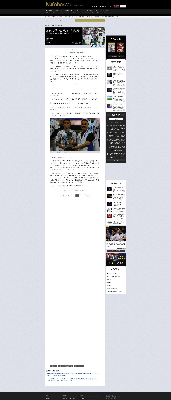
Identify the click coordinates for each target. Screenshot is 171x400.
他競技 (98, 12)
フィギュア (75, 12)
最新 (112, 122)
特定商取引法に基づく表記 (112, 288)
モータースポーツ (59, 12)
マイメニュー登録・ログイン (112, 273)
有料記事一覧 (109, 279)
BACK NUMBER (61, 25)
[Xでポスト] (92, 46)
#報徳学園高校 (68, 366)
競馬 (107, 10)
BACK (63, 196)
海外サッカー (79, 10)
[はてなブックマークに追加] (100, 46)
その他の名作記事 (116, 250)
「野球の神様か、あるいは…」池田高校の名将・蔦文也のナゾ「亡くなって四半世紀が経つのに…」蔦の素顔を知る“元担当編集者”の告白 (117, 155)
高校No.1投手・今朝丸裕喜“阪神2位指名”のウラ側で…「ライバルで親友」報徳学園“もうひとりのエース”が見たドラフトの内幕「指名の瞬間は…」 (73, 374)
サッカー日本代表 (88, 10)
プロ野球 (56, 10)
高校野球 (67, 10)
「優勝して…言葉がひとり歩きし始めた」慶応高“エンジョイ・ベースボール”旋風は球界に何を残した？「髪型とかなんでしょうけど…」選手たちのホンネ (117, 134)
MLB (62, 10)
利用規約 (109, 282)
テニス (102, 10)
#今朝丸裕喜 (54, 366)
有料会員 (123, 5)
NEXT (87, 196)
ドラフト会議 (59, 16)
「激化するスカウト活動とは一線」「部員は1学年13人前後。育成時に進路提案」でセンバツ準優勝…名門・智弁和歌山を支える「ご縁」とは (117, 141)
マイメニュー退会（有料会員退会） (114, 276)
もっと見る (116, 160)
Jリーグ (72, 10)
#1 (60, 20)
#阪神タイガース (79, 366)
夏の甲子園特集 (49, 10)
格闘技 (47, 12)
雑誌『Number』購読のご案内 (69, 398)
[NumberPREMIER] (116, 6)
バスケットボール (83, 12)
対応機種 (109, 285)
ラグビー (68, 12)
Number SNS (82, 398)
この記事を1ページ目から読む (76, 52)
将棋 (53, 12)
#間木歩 (61, 366)
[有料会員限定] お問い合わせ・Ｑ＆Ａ (114, 291)
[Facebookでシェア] (96, 46)
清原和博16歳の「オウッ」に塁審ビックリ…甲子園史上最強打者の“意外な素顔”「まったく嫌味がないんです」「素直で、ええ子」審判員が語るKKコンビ (117, 148)
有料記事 (104, 12)
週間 (121, 122)
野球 (49, 16)
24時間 (116, 122)
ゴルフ (96, 10)
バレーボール (91, 12)
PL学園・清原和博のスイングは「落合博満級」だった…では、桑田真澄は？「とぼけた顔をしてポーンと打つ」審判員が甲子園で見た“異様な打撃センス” (117, 127)
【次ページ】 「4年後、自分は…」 (75, 190)
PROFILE (48, 42)
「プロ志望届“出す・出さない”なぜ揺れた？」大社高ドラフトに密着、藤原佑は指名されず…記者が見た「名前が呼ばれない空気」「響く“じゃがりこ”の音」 (72, 379)
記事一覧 (48, 398)
